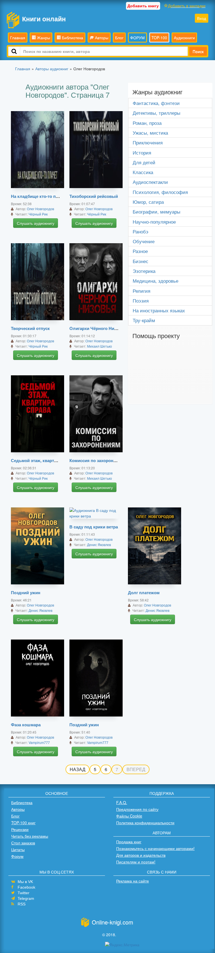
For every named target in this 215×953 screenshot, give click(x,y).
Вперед (136, 769)
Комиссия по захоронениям (97, 460)
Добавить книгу (143, 5)
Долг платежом (144, 592)
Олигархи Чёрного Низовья (97, 328)
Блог (119, 37)
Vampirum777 (39, 742)
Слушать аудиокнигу (35, 223)
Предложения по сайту (137, 809)
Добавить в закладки (186, 5)
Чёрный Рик (38, 214)
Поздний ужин (25, 592)
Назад (77, 769)
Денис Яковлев (40, 610)
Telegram (26, 898)
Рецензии (20, 829)
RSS (21, 904)
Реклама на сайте (132, 881)
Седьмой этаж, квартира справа (44, 460)
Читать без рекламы (29, 836)
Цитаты (18, 849)
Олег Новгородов (40, 208)
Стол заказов (23, 843)
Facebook (26, 887)
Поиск (198, 51)
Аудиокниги (184, 37)
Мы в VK (25, 882)
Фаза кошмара (26, 725)
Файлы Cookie (129, 816)
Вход (201, 18)
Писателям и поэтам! (135, 862)
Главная (17, 37)
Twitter (23, 893)
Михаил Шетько (99, 346)
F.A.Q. (121, 802)
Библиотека (72, 37)
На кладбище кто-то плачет (39, 196)
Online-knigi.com (112, 922)
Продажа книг (128, 841)
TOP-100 (159, 37)
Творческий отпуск (30, 328)
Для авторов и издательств (140, 855)
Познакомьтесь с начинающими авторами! (155, 848)
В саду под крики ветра (93, 527)
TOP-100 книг (23, 822)
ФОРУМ (137, 37)
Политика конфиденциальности (145, 822)
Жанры (43, 37)
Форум (17, 856)
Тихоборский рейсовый (93, 196)
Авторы (101, 37)
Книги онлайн (44, 18)
